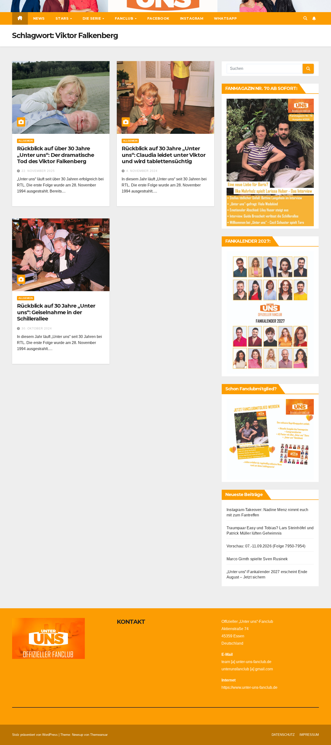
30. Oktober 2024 (37, 328)
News (39, 18)
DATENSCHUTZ (283, 735)
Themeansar (99, 735)
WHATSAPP (225, 18)
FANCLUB (124, 18)
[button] (305, 18)
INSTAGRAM (192, 18)
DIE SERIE (92, 18)
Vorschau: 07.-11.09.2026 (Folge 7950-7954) (266, 546)
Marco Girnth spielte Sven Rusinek (257, 559)
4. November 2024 (142, 171)
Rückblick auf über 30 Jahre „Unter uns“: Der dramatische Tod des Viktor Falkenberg (55, 155)
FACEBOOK (158, 18)
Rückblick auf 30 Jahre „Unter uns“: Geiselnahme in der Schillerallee (56, 312)
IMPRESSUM (309, 735)
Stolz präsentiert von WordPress (35, 735)
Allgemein (25, 140)
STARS (62, 18)
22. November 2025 (38, 171)
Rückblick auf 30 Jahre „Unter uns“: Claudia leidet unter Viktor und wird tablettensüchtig (163, 155)
